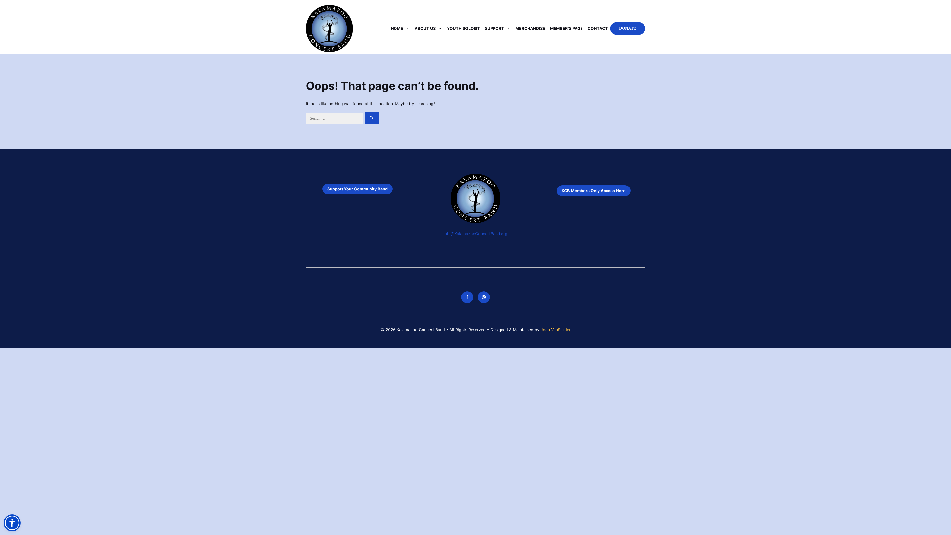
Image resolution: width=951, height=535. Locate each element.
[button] (12, 523)
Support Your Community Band (357, 189)
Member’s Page (566, 28)
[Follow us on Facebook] (467, 297)
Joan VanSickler (556, 329)
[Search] (372, 118)
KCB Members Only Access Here (594, 190)
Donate (627, 28)
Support (494, 28)
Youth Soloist (463, 28)
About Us (425, 28)
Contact (598, 28)
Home (397, 28)
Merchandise (530, 28)
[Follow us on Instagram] (484, 297)
